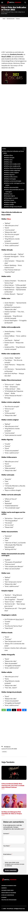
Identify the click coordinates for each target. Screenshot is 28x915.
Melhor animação (10, 179)
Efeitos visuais (9, 200)
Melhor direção (9, 157)
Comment (6, 833)
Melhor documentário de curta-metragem (14, 191)
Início (4, 18)
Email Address (7, 854)
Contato (4, 888)
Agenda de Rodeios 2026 (8, 885)
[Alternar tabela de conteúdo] (23, 149)
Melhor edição (9, 204)
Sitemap (3, 897)
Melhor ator (8, 162)
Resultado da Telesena (8, 892)
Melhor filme (9, 155)
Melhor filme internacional (13, 168)
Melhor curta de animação (13, 181)
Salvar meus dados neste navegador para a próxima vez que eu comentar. (14, 864)
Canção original (10, 196)
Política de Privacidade (8, 899)
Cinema (18, 18)
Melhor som (8, 194)
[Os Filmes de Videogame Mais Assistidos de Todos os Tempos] (14, 801)
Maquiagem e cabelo (11, 198)
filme (9, 219)
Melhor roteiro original (12, 172)
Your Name (6, 846)
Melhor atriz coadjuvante (12, 164)
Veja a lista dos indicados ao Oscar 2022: (13, 152)
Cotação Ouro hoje (7, 890)
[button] (2, 2)
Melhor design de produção (13, 206)
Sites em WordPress (7, 895)
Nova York (19, 619)
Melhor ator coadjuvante (12, 166)
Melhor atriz (8, 160)
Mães (18, 287)
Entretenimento (10, 18)
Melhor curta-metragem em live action (15, 184)
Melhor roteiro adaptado (12, 170)
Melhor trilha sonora (11, 177)
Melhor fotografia (10, 202)
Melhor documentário (11, 187)
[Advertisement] (14, 35)
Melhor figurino (9, 174)
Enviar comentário (10, 870)
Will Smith (7, 316)
